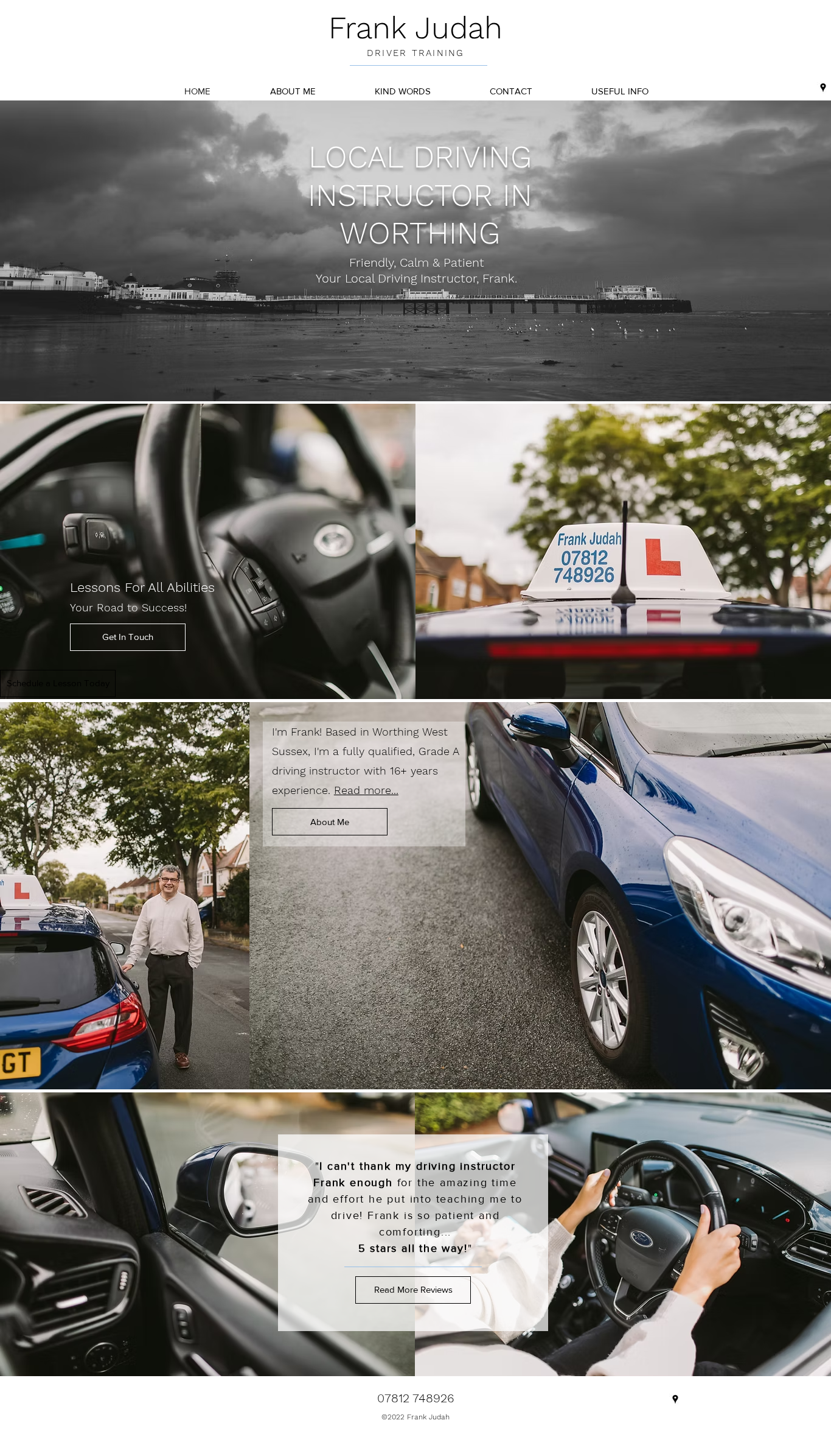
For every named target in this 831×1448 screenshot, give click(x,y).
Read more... (366, 790)
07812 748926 (415, 1398)
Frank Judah (415, 28)
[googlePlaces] (823, 88)
